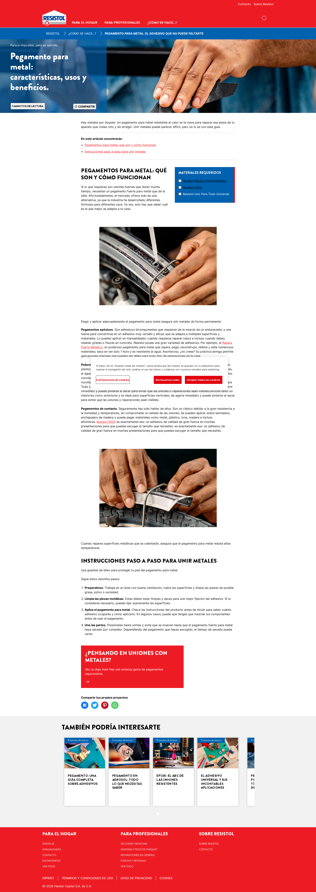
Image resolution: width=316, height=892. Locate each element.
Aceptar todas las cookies (203, 379)
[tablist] (158, 813)
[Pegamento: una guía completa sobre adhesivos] (84, 772)
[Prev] (56, 772)
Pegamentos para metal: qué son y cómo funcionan (120, 145)
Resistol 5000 (192, 187)
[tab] (158, 813)
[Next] (260, 772)
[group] (158, 778)
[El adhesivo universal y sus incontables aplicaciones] (218, 772)
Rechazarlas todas (168, 379)
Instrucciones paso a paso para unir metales (115, 151)
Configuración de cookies (112, 379)
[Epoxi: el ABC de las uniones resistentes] (173, 772)
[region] (159, 373)
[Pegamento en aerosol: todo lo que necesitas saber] (129, 772)
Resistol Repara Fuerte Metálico (205, 181)
